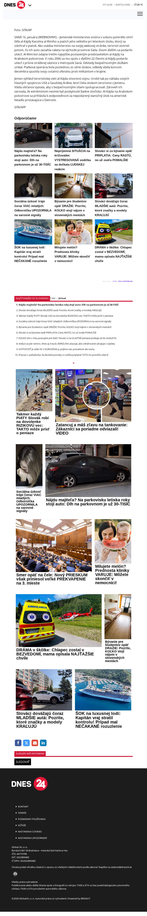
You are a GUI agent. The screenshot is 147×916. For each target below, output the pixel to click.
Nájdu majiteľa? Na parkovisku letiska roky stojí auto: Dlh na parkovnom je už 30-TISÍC (69, 304)
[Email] (35, 743)
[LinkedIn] (43, 743)
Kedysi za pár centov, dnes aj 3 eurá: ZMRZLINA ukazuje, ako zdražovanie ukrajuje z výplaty (67, 343)
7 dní (52, 298)
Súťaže (21, 825)
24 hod (62, 298)
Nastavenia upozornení (32, 838)
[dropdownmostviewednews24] (73, 363)
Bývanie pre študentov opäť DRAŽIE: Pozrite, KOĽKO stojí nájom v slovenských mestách (65, 327)
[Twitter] (26, 743)
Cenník (21, 812)
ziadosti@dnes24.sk (121, 867)
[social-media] (14, 874)
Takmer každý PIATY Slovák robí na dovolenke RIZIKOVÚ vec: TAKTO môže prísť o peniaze (66, 315)
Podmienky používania (31, 819)
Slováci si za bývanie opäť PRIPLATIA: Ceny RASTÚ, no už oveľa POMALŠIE (57, 332)
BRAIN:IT (85, 898)
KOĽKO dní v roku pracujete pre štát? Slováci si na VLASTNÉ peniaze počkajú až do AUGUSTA (67, 338)
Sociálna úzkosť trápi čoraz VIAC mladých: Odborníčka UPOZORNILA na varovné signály (65, 321)
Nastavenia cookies (29, 831)
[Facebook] (18, 743)
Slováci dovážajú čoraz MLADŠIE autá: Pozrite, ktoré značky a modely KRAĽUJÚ (60, 310)
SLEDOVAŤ (23, 762)
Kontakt (22, 806)
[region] (29, 5)
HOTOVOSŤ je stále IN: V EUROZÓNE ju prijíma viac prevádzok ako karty (57, 349)
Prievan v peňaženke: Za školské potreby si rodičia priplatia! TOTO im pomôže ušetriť (63, 354)
